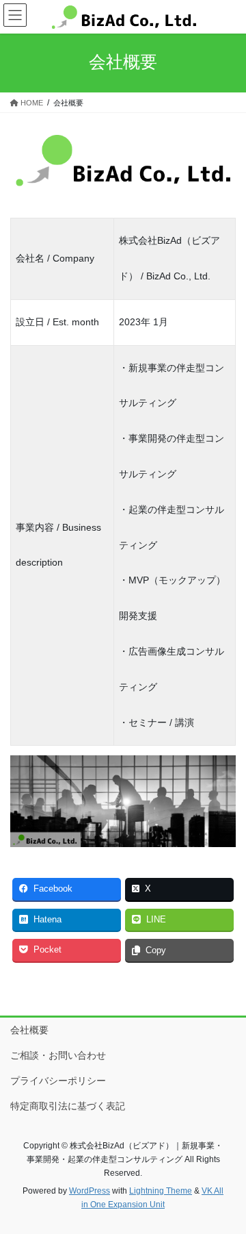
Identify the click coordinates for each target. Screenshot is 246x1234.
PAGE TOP (226, 1184)
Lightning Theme (160, 1191)
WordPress (89, 1191)
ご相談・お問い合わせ (58, 1055)
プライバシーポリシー (58, 1080)
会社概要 (29, 1029)
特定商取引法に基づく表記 (67, 1105)
